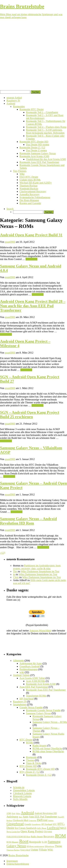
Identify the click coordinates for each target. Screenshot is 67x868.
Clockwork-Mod (20, 820)
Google (27, 824)
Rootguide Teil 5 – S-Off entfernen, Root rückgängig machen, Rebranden (45, 131)
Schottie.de (18, 787)
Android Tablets (21, 675)
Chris (16, 577)
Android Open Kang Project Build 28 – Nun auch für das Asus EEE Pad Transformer (32, 305)
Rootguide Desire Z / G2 (32, 147)
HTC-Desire (26, 739)
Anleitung (12, 816)
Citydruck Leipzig (22, 793)
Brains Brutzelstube (18, 855)
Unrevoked (25, 850)
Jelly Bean (41, 828)
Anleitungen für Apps (31, 663)
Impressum (12, 861)
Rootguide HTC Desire (32, 109)
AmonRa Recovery (30, 194)
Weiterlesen (31, 259)
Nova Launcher (13, 832)
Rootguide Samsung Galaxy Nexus (38, 153)
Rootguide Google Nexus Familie (43, 710)
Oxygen (48, 831)
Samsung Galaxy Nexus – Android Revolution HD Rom (28, 521)
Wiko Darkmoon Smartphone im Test (40, 571)
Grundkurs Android (30, 666)
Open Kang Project (32, 831)
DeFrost (42, 820)
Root (23, 841)
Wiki (22, 174)
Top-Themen (19, 171)
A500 (9, 813)
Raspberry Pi (13, 100)
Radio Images (40, 745)
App (20, 817)
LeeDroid (53, 828)
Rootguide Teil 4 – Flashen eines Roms (46, 127)
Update (34, 849)
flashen (51, 820)
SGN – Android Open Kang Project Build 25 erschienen (29, 414)
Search (10, 208)
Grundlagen (36, 824)
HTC (55, 824)
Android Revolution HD (45, 813)
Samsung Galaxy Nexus (38, 713)
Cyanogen (32, 820)
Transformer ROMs (36, 695)
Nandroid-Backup (29, 188)
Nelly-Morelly (20, 799)
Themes (30, 760)
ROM (60, 835)
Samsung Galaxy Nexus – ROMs (50, 722)
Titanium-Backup (28, 185)
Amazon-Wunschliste (40, 630)
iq (14, 574)
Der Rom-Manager (29, 200)
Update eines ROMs (30, 179)
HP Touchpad (27, 698)
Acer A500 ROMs (35, 681)
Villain (43, 849)
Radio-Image (37, 836)
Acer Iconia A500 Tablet (32, 678)
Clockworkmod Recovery (33, 191)
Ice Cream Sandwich (25, 828)
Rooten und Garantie (30, 203)
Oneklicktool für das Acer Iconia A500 (46, 159)
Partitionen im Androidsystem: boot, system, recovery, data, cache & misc (37, 567)
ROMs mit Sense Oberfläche (47, 748)
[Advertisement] (33, 55)
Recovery (48, 836)
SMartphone (49, 846)
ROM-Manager (13, 842)
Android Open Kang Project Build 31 (31, 235)
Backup (9, 820)
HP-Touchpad (46, 824)
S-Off (44, 842)
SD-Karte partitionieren (35, 846)
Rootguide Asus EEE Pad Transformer (39, 162)
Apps (25, 816)
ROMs (29, 742)
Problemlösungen (28, 669)
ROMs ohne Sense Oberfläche (48, 751)
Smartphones (19, 704)
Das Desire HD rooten (37, 144)
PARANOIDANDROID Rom (18, 837)
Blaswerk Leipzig (22, 796)
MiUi (63, 828)
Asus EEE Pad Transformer (34, 687)
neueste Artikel (14, 97)
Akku (18, 813)
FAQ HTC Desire (29, 176)
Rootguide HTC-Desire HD (34, 141)
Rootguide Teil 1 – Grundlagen (42, 112)
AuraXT (61, 817)
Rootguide (31, 757)
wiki (22, 672)
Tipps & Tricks (33, 763)
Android (11, 103)
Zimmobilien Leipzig (24, 790)
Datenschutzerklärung (18, 863)
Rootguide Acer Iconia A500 (34, 156)
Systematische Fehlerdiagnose (35, 197)
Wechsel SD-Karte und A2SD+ (36, 182)
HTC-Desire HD (28, 766)
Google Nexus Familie (31, 707)
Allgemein (18, 660)
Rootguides (19, 106)
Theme (58, 846)
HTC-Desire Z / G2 (30, 772)
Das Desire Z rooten (36, 150)
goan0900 (10, 241)
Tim (15, 571)
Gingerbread (15, 824)
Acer (13, 813)
